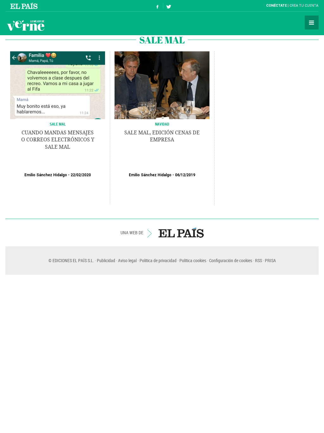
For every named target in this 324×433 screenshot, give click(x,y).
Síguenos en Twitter (168, 6)
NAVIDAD (162, 123)
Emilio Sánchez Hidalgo (45, 175)
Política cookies (192, 260)
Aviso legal (127, 260)
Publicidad (106, 260)
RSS (258, 260)
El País (25, 6)
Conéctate (276, 5)
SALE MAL (58, 123)
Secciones (312, 22)
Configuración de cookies (230, 260)
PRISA (270, 260)
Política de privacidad (158, 260)
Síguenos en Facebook (157, 6)
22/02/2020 (81, 175)
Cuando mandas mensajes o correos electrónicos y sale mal (57, 140)
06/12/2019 (185, 175)
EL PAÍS (181, 233)
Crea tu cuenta (304, 5)
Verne (25, 25)
